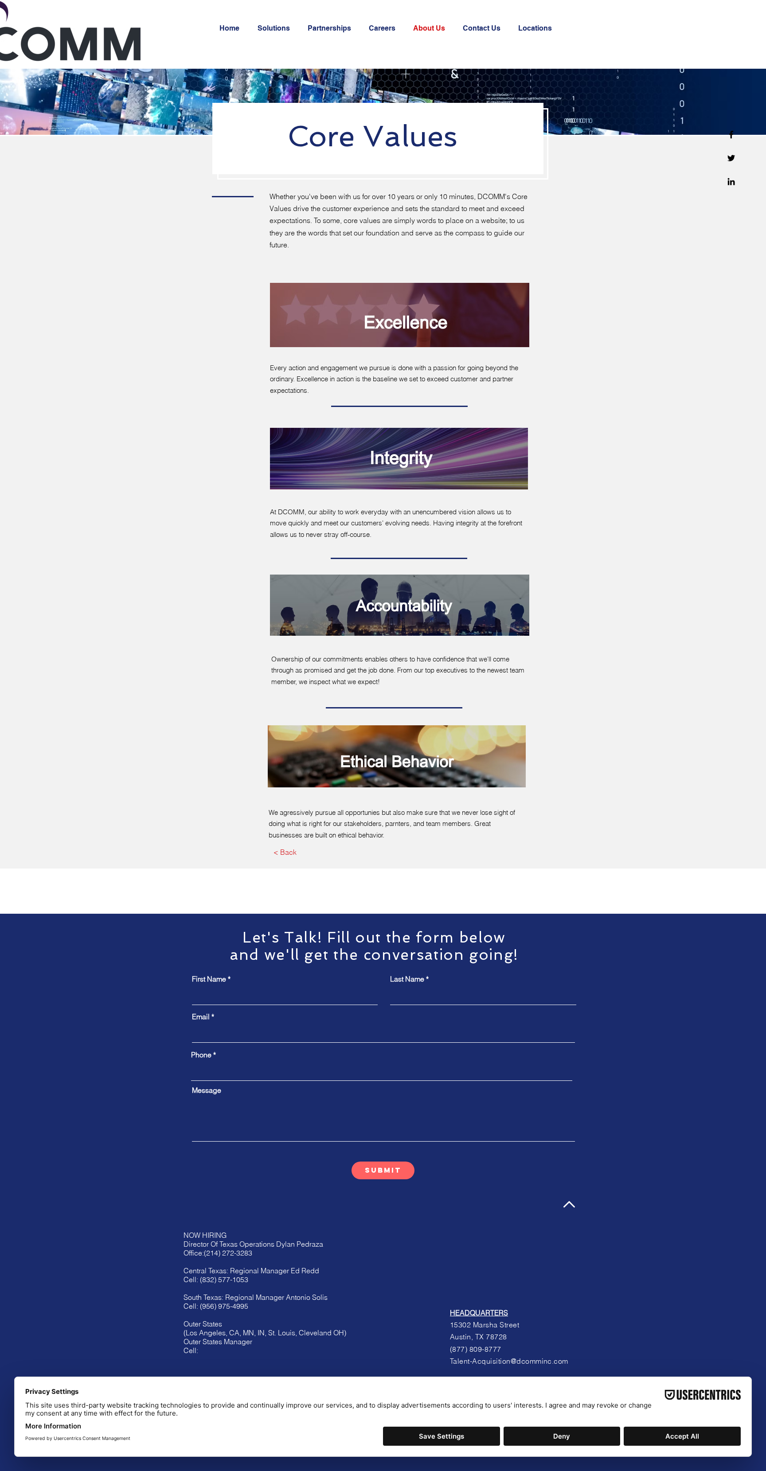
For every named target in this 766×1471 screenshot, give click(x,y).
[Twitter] (731, 158)
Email (201, 1016)
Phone (201, 1054)
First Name (209, 978)
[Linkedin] (731, 181)
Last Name (407, 978)
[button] (285, 852)
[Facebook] (731, 134)
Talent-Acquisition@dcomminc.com (509, 1361)
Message (206, 1090)
